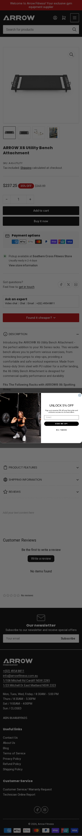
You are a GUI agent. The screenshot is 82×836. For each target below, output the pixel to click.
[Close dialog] (79, 395)
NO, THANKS (61, 430)
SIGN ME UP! (61, 423)
